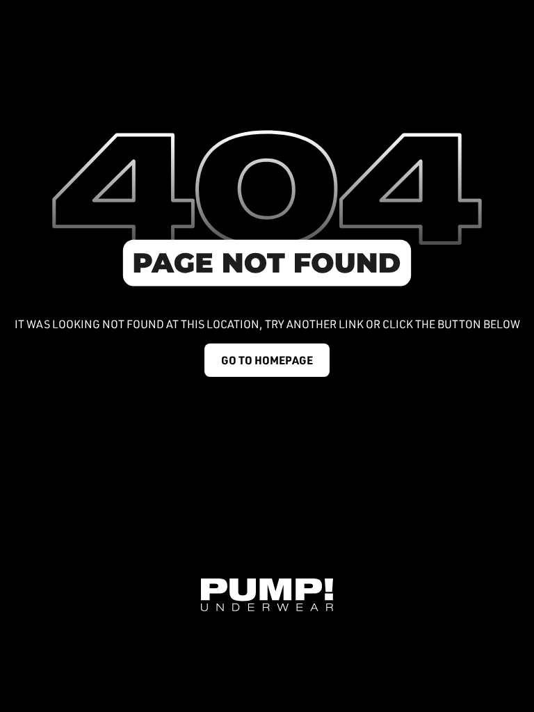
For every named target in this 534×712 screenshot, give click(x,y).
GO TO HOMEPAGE (267, 360)
